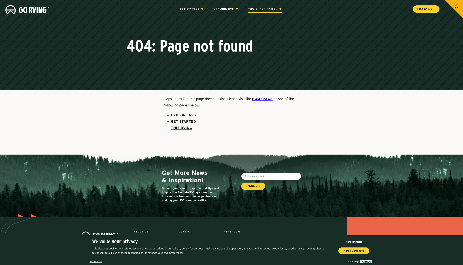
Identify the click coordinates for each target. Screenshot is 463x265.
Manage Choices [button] (354, 241)
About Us (141, 231)
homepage (262, 99)
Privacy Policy (96, 261)
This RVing (181, 128)
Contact (185, 231)
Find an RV (424, 9)
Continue (252, 186)
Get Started (189, 8)
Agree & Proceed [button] (353, 250)
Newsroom (232, 231)
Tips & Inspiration (262, 8)
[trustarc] (365, 261)
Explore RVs (224, 8)
